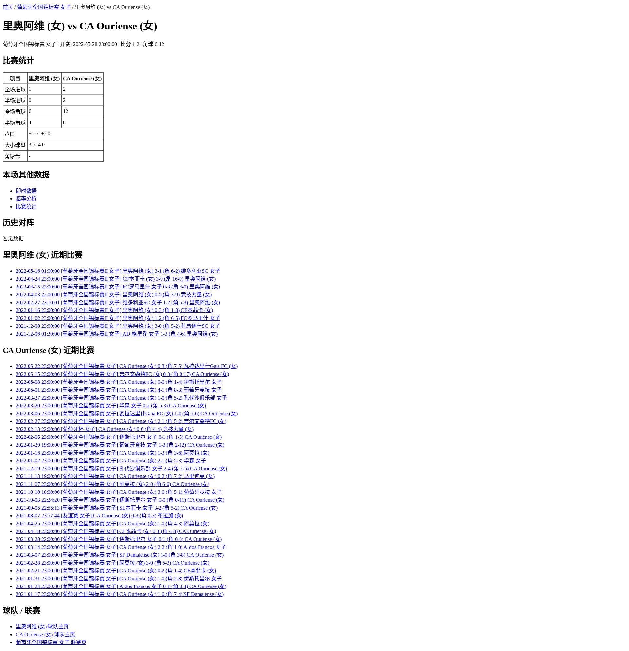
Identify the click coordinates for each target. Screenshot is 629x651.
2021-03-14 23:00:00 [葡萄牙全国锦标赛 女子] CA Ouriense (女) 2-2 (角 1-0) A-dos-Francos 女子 (121, 547)
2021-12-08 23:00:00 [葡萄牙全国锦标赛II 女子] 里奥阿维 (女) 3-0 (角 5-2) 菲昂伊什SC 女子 (118, 326)
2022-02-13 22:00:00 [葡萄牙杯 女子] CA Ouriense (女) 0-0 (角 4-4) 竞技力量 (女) (105, 429)
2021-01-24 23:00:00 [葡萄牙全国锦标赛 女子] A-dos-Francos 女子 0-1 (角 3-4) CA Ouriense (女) (121, 586)
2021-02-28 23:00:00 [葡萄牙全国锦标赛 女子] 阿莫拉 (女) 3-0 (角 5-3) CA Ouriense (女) (112, 563)
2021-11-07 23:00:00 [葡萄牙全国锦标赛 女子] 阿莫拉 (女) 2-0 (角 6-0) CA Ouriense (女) (112, 484)
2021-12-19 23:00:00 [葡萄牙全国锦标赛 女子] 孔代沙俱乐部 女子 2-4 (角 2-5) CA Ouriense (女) (121, 468)
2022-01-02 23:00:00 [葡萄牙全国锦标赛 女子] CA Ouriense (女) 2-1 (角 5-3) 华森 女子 (111, 460)
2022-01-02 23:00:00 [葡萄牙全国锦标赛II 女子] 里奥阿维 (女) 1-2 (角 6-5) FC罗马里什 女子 (118, 318)
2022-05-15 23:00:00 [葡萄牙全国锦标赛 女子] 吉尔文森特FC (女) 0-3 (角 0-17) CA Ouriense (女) (122, 374)
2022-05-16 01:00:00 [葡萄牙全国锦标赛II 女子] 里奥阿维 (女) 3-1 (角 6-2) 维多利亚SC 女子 (118, 271)
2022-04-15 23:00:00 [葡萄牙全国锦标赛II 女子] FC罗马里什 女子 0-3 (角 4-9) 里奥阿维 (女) (118, 286)
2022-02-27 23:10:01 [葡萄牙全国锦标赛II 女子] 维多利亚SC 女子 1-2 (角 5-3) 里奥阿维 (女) (118, 302)
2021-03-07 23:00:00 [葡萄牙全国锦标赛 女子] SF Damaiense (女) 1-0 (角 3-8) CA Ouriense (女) (120, 555)
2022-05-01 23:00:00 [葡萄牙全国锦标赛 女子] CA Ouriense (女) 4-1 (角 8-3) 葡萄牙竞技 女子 (119, 390)
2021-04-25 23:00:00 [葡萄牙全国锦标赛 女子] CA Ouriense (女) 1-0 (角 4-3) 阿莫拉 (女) (112, 523)
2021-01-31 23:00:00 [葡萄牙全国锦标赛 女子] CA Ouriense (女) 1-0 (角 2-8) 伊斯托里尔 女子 (119, 578)
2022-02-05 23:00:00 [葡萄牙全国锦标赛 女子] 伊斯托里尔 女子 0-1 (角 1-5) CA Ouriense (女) (119, 437)
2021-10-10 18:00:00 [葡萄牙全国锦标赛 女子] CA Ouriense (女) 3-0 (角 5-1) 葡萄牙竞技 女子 (119, 492)
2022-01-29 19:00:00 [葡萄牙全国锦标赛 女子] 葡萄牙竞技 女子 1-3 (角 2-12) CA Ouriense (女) (120, 445)
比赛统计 (26, 206)
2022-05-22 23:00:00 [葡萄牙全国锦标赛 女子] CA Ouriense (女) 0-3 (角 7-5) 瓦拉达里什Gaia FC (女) (127, 366)
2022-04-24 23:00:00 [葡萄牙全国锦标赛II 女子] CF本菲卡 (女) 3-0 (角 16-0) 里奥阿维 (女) (116, 279)
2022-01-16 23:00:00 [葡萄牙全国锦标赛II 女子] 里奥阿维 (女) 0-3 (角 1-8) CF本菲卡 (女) (114, 310)
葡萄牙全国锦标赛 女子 (44, 7)
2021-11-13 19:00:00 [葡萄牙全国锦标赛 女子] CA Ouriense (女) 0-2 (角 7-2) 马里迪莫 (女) (115, 476)
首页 (8, 7)
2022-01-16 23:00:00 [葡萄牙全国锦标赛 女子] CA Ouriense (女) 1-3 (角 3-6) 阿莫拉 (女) (112, 453)
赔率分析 (26, 198)
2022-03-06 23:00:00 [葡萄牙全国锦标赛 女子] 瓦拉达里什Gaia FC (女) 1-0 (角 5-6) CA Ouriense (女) (127, 413)
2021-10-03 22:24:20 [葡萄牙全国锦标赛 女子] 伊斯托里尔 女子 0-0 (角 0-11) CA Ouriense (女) (120, 500)
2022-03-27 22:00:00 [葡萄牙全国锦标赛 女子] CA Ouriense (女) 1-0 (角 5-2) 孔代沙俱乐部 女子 (121, 397)
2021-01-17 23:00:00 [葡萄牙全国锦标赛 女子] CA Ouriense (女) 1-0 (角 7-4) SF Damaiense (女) (120, 594)
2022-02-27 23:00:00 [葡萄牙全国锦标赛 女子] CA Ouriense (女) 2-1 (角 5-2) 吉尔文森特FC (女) (121, 421)
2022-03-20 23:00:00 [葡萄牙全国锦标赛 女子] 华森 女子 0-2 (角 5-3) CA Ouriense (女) (111, 405)
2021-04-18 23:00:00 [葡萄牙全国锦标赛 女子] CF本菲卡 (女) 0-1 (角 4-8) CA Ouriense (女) (116, 531)
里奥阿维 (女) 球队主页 (42, 626)
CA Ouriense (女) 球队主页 (45, 634)
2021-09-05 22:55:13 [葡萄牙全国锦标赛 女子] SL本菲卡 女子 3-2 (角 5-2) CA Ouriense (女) (117, 508)
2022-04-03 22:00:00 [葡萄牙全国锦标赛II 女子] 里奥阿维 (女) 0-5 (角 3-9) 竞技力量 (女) (114, 294)
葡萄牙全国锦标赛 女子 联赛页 (51, 642)
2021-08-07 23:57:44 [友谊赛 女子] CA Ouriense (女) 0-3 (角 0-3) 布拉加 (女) (99, 515)
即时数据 (26, 191)
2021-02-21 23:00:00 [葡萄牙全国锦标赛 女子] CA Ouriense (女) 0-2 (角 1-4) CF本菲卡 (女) (116, 570)
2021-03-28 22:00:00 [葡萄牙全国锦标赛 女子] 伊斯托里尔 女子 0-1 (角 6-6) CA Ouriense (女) (119, 539)
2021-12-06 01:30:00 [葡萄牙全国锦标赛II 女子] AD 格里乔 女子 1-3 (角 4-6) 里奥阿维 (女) (117, 334)
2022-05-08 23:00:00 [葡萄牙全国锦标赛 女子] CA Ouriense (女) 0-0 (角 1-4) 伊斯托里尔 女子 (119, 382)
